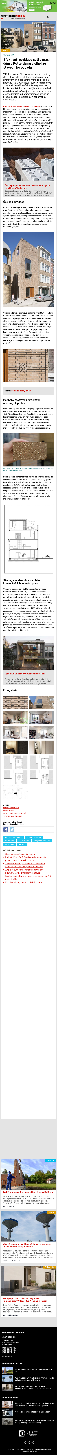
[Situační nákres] (15, 792)
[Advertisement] (28, 1001)
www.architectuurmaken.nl (14, 813)
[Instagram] (28, 1442)
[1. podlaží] (15, 762)
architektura (9, 844)
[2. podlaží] (41, 762)
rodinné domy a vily (34, 837)
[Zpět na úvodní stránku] (13, 17)
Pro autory (21, 1449)
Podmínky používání (29, 1452)
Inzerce (30, 1449)
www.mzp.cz (8, 810)
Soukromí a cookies (43, 1449)
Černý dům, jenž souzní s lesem (20, 854)
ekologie (22, 844)
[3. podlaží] (15, 777)
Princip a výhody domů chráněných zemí (23, 882)
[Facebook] (24, 1442)
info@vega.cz (7, 1356)
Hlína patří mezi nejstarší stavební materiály (21, 106)
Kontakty (11, 1449)
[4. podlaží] (41, 777)
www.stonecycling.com (13, 816)
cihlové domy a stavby (13, 837)
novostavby (9, 841)
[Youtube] (32, 1442)
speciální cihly (24, 841)
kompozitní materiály (42, 841)
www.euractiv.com (11, 808)
